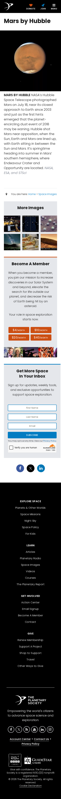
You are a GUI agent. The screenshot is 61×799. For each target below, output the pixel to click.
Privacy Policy (49, 440)
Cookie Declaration (30, 785)
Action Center (30, 602)
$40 (41, 337)
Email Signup (30, 609)
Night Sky (30, 521)
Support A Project (30, 646)
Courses (30, 578)
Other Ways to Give (30, 666)
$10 (40, 330)
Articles (30, 552)
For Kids (30, 534)
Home (32, 194)
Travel (30, 659)
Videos (30, 571)
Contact (30, 622)
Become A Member (30, 615)
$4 (19, 330)
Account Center (20, 739)
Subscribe (32, 435)
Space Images (47, 194)
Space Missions (30, 514)
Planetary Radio (30, 558)
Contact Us (41, 739)
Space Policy (30, 527)
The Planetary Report (30, 584)
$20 (19, 337)
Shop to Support (30, 653)
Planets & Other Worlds (30, 508)
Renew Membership (30, 640)
